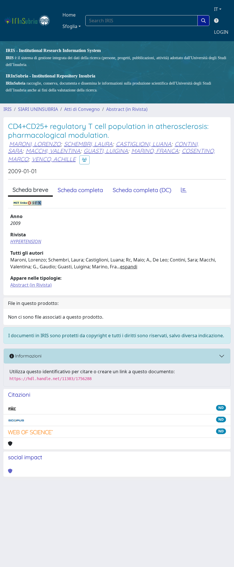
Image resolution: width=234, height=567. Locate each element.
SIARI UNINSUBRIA (38, 109)
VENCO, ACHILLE (54, 159)
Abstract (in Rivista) (127, 109)
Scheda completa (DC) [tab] (142, 189)
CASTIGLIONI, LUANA (143, 143)
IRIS (7, 109)
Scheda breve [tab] (30, 189)
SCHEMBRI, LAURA (88, 143)
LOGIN (221, 32)
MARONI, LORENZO (34, 143)
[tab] (183, 190)
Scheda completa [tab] (80, 189)
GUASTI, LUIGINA (106, 150)
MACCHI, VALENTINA (53, 150)
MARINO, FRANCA (154, 150)
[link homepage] (29, 20)
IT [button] (216, 9)
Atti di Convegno (82, 109)
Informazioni (27, 356)
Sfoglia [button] (69, 26)
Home (69, 15)
